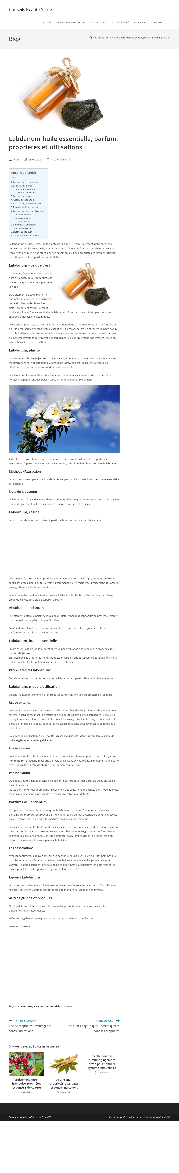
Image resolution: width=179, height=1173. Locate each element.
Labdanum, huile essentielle (27, 203)
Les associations (25, 228)
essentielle (26, 1006)
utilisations (67, 1006)
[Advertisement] (64, 550)
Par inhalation (24, 221)
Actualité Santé (60, 159)
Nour (17, 159)
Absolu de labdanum (24, 199)
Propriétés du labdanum (25, 207)
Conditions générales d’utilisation (125, 1117)
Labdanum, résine (22, 196)
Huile (36, 1006)
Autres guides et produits (27, 235)
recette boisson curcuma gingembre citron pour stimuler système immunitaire (102, 1062)
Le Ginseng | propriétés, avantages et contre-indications (64, 1083)
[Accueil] (91, 37)
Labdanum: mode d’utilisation (28, 211)
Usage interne (24, 218)
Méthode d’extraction (27, 189)
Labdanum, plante (22, 185)
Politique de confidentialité (157, 1117)
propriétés (54, 1006)
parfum (44, 1006)
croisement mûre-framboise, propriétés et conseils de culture (26, 1083)
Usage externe (24, 214)
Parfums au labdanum (24, 224)
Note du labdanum (26, 192)
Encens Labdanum (22, 231)
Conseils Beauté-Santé (30, 9)
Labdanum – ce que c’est (26, 182)
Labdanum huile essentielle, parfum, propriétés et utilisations (145, 37)
